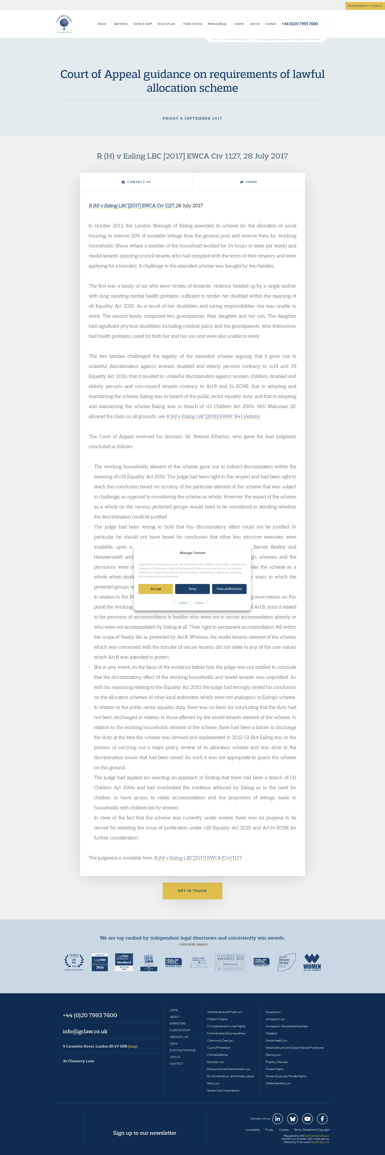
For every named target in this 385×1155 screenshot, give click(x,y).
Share (251, 182)
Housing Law (273, 1012)
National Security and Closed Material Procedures (295, 1047)
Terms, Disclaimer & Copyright (312, 1129)
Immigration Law (275, 1019)
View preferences (229, 589)
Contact (270, 24)
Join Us (255, 24)
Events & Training (182, 1050)
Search (325, 24)
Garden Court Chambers (64, 24)
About (102, 24)
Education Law (216, 1062)
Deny (193, 589)
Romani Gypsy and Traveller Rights (286, 1076)
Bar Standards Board (317, 1135)
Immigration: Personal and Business (287, 1026)
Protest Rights (274, 1069)
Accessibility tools (365, 5)
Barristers (121, 24)
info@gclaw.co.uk (85, 1031)
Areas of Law (166, 24)
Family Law (213, 1083)
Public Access (192, 24)
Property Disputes (277, 1062)
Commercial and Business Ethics (226, 1033)
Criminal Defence (217, 1054)
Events (239, 24)
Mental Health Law (277, 1040)
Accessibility (253, 1129)
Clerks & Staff (142, 24)
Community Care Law (220, 1040)
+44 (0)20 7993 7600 (300, 23)
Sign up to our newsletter (144, 1132)
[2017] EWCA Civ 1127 (131, 205)
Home (174, 1010)
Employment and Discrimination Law (228, 1069)
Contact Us (138, 182)
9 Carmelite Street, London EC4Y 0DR (100, 1046)
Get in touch (192, 891)
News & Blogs (217, 24)
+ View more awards (193, 944)
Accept (156, 589)
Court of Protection (219, 1047)
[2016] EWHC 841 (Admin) (213, 416)
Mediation (271, 1033)
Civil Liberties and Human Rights (226, 1026)
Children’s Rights (217, 1019)
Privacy (199, 602)
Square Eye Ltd (320, 1142)
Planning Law (273, 1054)
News (173, 1043)
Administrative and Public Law (224, 1012)
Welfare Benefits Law (278, 1083)
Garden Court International (223, 1090)
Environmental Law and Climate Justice (230, 1076)
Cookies (183, 602)
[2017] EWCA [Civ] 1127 (198, 858)
